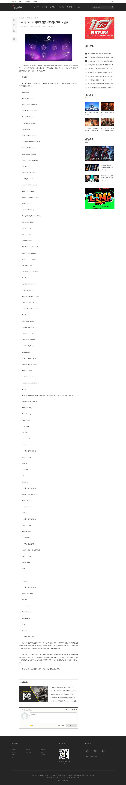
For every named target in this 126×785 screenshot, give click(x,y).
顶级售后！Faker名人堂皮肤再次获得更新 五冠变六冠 (107, 130)
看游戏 (28, 749)
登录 (112, 1)
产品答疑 (91, 775)
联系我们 (58, 775)
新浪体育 (34, 1)
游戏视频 (61, 7)
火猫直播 (43, 754)
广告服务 (52, 775)
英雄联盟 (70, 7)
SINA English (77, 775)
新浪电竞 (21, 18)
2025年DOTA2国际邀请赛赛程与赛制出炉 (63, 697)
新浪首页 (14, 1)
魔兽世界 (28, 752)
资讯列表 (29, 18)
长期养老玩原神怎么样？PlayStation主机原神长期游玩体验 (103, 61)
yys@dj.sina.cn (94, 756)
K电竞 (42, 752)
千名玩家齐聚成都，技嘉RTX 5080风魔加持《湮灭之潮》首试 (104, 53)
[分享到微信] (95, 751)
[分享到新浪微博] (87, 751)
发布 (71, 725)
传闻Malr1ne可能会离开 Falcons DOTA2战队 (63, 701)
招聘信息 (64, 775)
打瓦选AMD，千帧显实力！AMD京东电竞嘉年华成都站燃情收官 (105, 83)
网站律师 (70, 775)
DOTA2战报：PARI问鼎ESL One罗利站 (62, 694)
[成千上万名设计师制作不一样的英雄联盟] (99, 160)
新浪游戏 (27, 1)
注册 (63, 725)
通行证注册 (85, 775)
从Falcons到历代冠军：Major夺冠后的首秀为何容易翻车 (107, 167)
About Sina (40, 775)
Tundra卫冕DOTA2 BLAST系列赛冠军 (62, 687)
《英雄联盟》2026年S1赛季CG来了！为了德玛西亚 (92, 130)
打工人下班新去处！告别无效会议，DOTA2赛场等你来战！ (68, 690)
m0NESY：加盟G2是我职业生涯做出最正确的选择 (101, 87)
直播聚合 (53, 7)
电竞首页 (21, 1)
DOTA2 (78, 7)
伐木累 (13, 757)
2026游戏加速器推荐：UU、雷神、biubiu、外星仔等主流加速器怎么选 (106, 80)
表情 (32, 726)
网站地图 (47, 775)
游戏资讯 (44, 7)
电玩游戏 (14, 752)
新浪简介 (34, 775)
